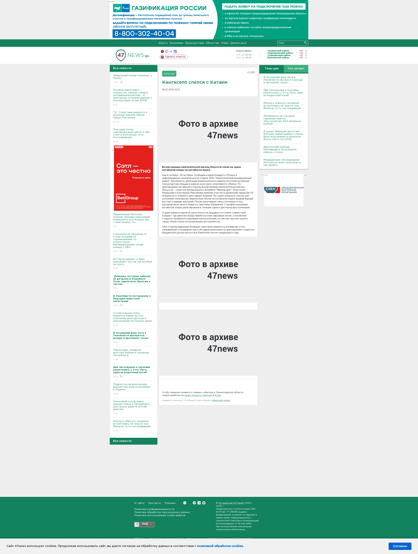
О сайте (139, 503)
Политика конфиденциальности (154, 509)
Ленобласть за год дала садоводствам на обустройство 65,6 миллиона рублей (282, 120)
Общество (212, 43)
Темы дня (272, 68)
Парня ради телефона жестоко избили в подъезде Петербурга (131, 354)
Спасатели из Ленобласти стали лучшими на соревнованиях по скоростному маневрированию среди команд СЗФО (129, 242)
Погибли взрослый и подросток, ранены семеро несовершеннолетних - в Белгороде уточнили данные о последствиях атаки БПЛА (132, 97)
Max (203, 502)
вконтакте (166, 51)
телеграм (170, 51)
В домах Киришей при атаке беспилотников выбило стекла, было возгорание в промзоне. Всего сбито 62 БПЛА (283, 135)
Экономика (176, 43)
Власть (163, 43)
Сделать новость (175, 57)
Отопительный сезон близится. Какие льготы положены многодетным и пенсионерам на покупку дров (132, 319)
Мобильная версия (162, 51)
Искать (305, 42)
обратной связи (221, 400)
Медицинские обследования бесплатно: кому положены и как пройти (282, 162)
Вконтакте (194, 502)
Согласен (400, 546)
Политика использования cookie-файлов (159, 515)
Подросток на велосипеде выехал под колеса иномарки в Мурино (131, 389)
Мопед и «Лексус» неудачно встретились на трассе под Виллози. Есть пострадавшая (131, 426)
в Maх (218, 395)
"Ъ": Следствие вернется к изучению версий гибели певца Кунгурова (130, 117)
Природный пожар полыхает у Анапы (132, 78)
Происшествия (194, 43)
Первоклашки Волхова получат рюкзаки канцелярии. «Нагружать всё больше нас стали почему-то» (132, 220)
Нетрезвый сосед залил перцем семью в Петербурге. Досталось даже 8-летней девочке (131, 407)
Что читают (296, 68)
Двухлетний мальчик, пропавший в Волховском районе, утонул (280, 149)
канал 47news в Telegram (198, 395)
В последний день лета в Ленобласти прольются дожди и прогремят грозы (283, 80)
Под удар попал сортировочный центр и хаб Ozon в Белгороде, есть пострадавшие (131, 135)
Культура (169, 74)
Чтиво (225, 43)
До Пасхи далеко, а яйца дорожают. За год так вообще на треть (132, 263)
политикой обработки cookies (220, 546)
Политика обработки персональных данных (162, 512)
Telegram (199, 502)
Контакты (154, 503)
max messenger (175, 51)
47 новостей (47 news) (231, 503)
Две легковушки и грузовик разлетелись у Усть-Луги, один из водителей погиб (283, 92)
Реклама (170, 503)
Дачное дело (238, 43)
